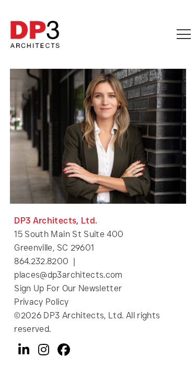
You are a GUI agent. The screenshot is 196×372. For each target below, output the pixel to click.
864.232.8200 (41, 261)
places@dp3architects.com (68, 275)
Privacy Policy (41, 302)
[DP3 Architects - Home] (35, 34)
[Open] (184, 34)
